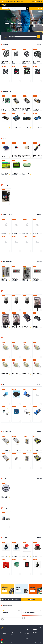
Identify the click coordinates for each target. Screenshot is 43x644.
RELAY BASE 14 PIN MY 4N (25, 326)
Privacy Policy (40, 642)
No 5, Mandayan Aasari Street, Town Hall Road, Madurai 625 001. (14, 1)
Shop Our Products (20, 4)
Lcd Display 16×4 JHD (15, 173)
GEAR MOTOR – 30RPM (25, 373)
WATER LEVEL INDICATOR (15, 232)
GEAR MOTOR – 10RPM (4, 373)
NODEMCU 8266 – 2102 (36, 109)
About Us (14, 4)
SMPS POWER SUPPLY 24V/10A (16, 449)
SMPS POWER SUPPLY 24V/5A (26, 449)
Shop (12, 634)
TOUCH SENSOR (14, 420)
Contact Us (31, 4)
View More (39, 44)
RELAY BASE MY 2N (35, 326)
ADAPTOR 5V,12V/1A (4, 203)
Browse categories (7, 8)
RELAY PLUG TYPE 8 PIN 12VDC (16, 326)
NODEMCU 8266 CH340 (4, 126)
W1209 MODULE (3, 109)
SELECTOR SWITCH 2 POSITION (16, 555)
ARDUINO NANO (24, 126)
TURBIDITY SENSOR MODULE (5, 420)
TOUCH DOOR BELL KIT (36, 232)
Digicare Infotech (11, 642)
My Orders (20, 632)
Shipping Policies (27, 635)
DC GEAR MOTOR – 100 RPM (37, 373)
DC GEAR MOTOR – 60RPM (15, 373)
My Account (20, 630)
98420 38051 (35, 634)
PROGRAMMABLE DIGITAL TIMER (5, 496)
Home (10, 4)
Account (26, 4)
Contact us (13, 636)
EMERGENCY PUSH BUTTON (26, 555)
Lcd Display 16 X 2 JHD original (26, 173)
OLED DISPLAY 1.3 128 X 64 (5, 156)
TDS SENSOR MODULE (25, 420)
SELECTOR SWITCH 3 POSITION (5, 555)
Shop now (4, 25)
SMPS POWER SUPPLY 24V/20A (5, 449)
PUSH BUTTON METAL (36, 555)
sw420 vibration (35, 420)
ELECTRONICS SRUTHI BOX (5, 526)
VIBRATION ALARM (25, 232)
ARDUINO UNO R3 (14, 126)
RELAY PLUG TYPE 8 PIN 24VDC (5, 326)
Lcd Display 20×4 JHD (4, 173)
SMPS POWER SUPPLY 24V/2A (37, 449)
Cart (19, 634)
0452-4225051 (39, 1)
